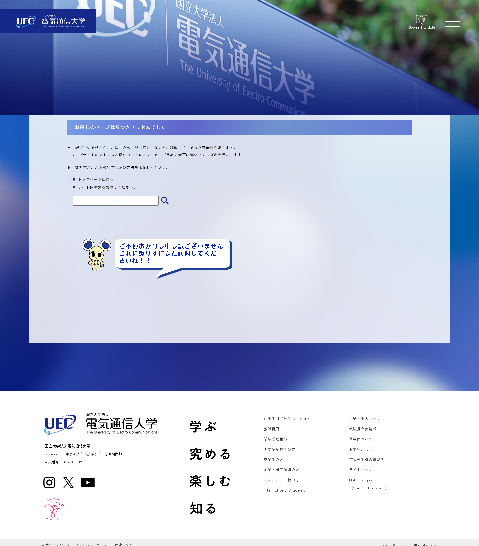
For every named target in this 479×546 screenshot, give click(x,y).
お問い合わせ (361, 449)
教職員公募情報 (363, 428)
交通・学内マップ (365, 418)
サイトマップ (361, 469)
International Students (285, 490)
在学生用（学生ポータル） (287, 418)
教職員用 (272, 428)
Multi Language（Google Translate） (369, 483)
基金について (361, 439)
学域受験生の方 (277, 439)
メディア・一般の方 (281, 479)
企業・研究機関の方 (281, 469)
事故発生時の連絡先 (367, 459)
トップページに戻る (96, 179)
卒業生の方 (273, 459)
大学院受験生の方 (279, 449)
